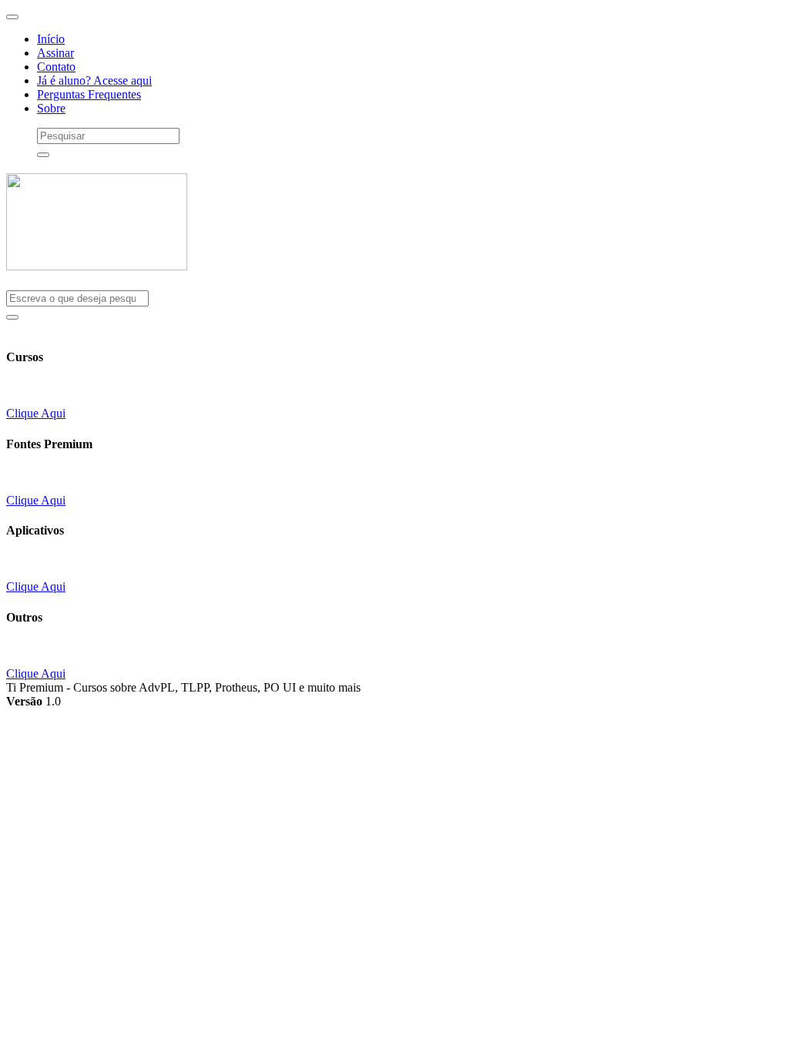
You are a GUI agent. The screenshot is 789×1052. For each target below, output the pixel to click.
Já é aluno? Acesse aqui (94, 80)
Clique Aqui (35, 413)
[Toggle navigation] (12, 17)
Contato (56, 66)
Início (51, 38)
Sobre (51, 108)
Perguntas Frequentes (89, 94)
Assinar (55, 52)
